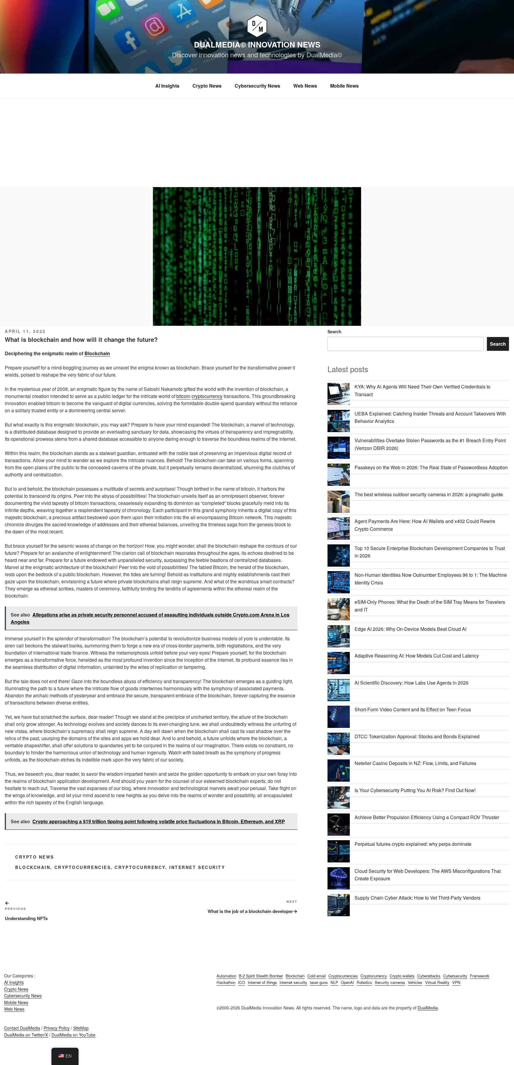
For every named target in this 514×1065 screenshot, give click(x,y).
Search (334, 331)
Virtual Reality (437, 982)
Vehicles (415, 982)
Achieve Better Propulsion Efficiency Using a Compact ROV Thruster (427, 817)
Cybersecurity (455, 976)
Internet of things (262, 982)
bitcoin (183, 396)
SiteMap (81, 1028)
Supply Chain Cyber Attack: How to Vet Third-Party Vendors (417, 897)
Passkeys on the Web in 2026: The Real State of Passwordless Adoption (431, 467)
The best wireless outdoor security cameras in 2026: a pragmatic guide (429, 494)
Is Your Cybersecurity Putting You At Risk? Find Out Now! (415, 790)
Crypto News (207, 85)
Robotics (364, 982)
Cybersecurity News (257, 85)
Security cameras (390, 982)
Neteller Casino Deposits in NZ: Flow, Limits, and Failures (415, 763)
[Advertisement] (257, 142)
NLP (334, 982)
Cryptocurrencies (82, 867)
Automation (226, 976)
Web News (305, 85)
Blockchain (97, 353)
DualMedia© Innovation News (257, 44)
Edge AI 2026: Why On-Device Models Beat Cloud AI (410, 628)
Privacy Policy (57, 1028)
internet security (197, 867)
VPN (456, 982)
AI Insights (167, 85)
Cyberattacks (429, 976)
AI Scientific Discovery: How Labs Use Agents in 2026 (411, 682)
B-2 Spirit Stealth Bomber (261, 976)
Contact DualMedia (22, 1028)
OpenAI (347, 982)
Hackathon (226, 982)
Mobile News (344, 85)
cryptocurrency (207, 396)
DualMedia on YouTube (73, 1035)
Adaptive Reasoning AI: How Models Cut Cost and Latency (417, 655)
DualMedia (428, 1008)
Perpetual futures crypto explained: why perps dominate (413, 843)
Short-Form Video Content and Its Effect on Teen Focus (413, 709)
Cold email (316, 976)
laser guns (319, 982)
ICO (241, 982)
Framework (479, 976)
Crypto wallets (402, 976)
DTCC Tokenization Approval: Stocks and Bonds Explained (417, 736)
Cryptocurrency (140, 867)
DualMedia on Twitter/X (26, 1035)
